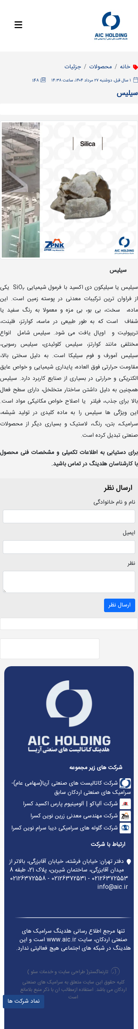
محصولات (100, 67)
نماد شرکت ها (23, 1001)
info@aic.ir (112, 887)
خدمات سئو (42, 972)
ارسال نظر (120, 605)
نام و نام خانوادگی (114, 502)
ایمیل (129, 533)
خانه (125, 67)
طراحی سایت (71, 972)
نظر (131, 563)
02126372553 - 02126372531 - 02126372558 (69, 879)
